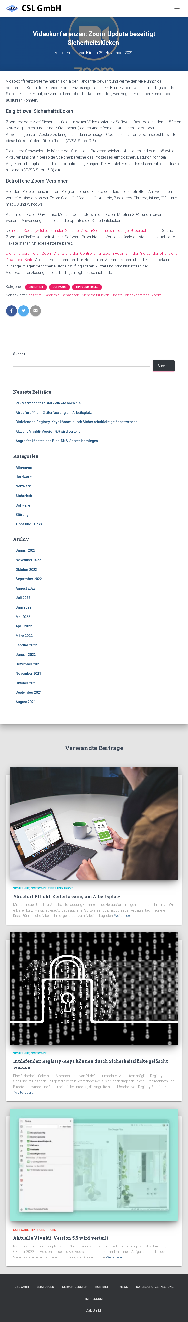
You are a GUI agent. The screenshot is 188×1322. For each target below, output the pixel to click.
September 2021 (29, 692)
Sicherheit (36, 287)
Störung (22, 515)
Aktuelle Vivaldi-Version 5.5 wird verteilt (48, 431)
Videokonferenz (137, 295)
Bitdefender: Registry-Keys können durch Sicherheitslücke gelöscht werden (76, 422)
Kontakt (101, 1287)
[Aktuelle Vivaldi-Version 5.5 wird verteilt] (94, 1165)
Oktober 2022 (26, 570)
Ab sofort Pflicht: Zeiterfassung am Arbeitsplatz (54, 413)
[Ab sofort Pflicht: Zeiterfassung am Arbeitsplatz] (94, 823)
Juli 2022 (23, 598)
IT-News (122, 1287)
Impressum (94, 1299)
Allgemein (24, 467)
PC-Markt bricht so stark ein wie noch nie (48, 403)
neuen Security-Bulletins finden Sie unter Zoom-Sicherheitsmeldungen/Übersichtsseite (85, 230)
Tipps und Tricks (87, 287)
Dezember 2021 (28, 664)
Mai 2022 (23, 617)
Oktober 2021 (26, 683)
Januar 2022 (26, 655)
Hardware (24, 477)
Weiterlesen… (124, 916)
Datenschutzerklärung (155, 1287)
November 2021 (28, 673)
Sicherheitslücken (95, 295)
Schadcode (71, 295)
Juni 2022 (23, 607)
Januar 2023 (26, 550)
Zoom (156, 295)
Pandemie (51, 295)
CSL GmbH (22, 1287)
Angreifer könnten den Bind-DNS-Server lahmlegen (57, 441)
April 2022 (24, 626)
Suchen (19, 354)
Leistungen (45, 1287)
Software (59, 287)
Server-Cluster (74, 1287)
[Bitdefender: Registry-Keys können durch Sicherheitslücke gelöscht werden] (94, 988)
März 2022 (24, 636)
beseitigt (35, 295)
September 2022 (29, 579)
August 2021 (25, 702)
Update (117, 295)
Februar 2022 (26, 645)
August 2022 (25, 588)
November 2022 (28, 560)
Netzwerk (23, 486)
